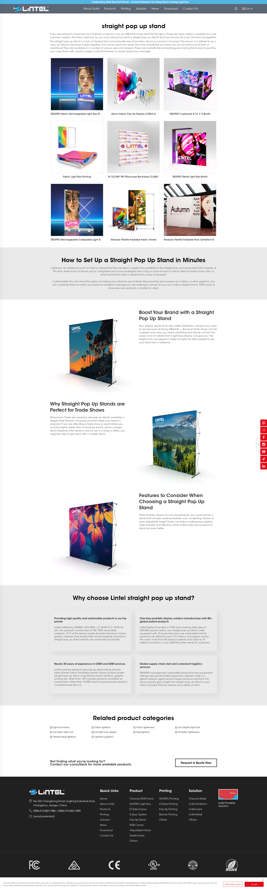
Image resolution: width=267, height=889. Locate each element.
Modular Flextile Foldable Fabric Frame (133, 239)
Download (171, 8)
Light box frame (61, 727)
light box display (182, 335)
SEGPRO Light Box (140, 804)
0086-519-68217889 (69, 810)
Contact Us (190, 8)
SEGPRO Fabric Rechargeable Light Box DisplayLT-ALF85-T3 (85, 113)
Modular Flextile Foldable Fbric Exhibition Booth (191, 239)
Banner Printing (168, 814)
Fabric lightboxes (145, 727)
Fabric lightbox (102, 727)
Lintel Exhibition (198, 804)
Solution (141, 8)
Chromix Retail (197, 798)
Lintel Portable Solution (226, 804)
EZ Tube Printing (168, 804)
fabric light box (85, 37)
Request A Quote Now (196, 763)
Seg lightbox (143, 732)
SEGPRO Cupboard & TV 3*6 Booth (190, 113)
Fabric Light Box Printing (77, 176)
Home (103, 798)
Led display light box (189, 727)
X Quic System (138, 814)
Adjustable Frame (140, 830)
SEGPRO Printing (169, 798)
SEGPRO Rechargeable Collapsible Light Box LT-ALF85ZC (83, 239)
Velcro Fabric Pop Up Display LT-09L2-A (133, 113)
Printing (126, 8)
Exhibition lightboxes (189, 732)
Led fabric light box (63, 732)
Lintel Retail (195, 814)
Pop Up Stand (138, 819)
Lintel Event (195, 809)
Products (110, 8)
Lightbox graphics (104, 736)
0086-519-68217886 (44, 810)
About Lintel (91, 8)
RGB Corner (137, 825)
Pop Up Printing (168, 809)
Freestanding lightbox (64, 736)
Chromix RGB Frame (142, 798)
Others (134, 840)
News (155, 8)
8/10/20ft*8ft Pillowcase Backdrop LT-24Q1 (133, 176)
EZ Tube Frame (138, 809)
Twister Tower (137, 835)
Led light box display (106, 732)
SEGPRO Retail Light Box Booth (190, 176)
